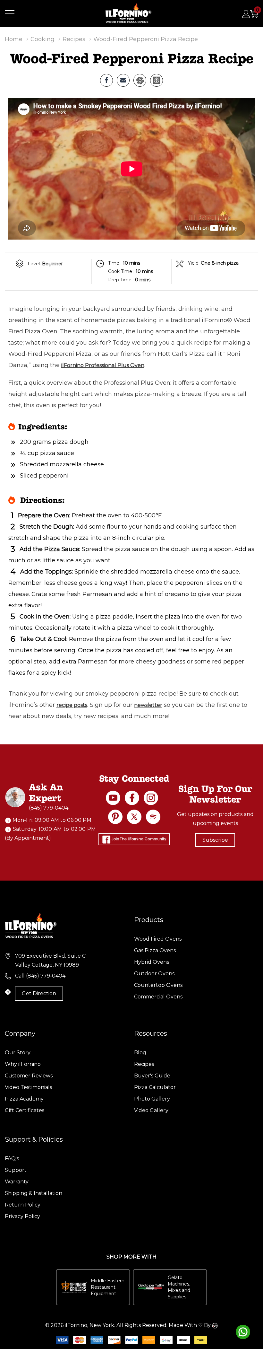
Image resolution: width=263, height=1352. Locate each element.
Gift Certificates (24, 1110)
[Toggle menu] (9, 14)
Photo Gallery (152, 1099)
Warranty (17, 1182)
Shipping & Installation (33, 1193)
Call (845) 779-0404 (40, 976)
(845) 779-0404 (48, 808)
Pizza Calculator (155, 1087)
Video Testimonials (28, 1087)
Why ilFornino (23, 1064)
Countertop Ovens (158, 985)
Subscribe (215, 840)
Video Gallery (151, 1110)
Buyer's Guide (152, 1076)
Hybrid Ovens (151, 962)
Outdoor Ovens (154, 973)
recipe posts (71, 705)
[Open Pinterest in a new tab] (115, 817)
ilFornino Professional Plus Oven (102, 365)
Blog (140, 1052)
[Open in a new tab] (134, 817)
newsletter (148, 705)
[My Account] (246, 13)
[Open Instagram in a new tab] (151, 798)
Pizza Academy (24, 1099)
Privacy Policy (22, 1216)
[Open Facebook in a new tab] (132, 798)
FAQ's (12, 1158)
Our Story (17, 1052)
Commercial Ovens (158, 997)
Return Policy (22, 1205)
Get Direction (39, 993)
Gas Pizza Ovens (155, 950)
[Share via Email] (123, 80)
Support (16, 1170)
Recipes (144, 1064)
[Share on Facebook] (106, 80)
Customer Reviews (29, 1076)
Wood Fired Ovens (158, 939)
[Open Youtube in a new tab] (113, 798)
